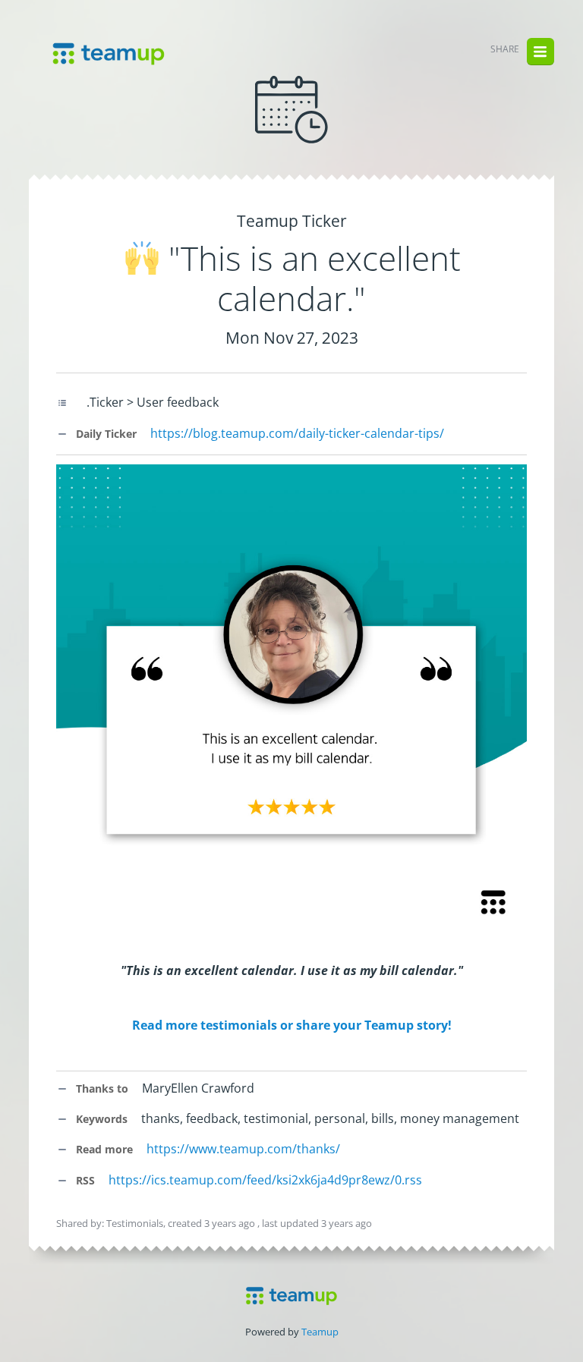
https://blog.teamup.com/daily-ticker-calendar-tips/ (297, 433)
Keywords (100, 1119)
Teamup (320, 1331)
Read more (103, 1149)
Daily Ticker (105, 433)
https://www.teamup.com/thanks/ (243, 1148)
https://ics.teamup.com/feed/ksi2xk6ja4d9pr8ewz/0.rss (265, 1180)
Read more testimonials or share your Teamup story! (292, 1025)
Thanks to (100, 1088)
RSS (84, 1180)
